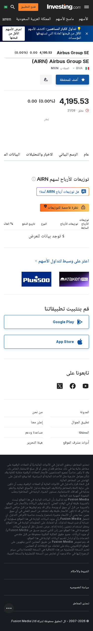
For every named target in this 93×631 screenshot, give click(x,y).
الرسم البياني (68, 154)
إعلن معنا (37, 422)
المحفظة (84, 432)
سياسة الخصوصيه (79, 587)
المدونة (84, 412)
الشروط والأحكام (80, 571)
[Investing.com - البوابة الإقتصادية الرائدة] (64, 7)
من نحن (37, 412)
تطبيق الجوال (80, 422)
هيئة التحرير (35, 442)
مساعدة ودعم (34, 432)
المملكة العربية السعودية (33, 20)
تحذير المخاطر (81, 603)
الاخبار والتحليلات (39, 154)
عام (86, 154)
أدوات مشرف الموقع (76, 442)
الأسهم (83, 20)
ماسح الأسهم (65, 20)
